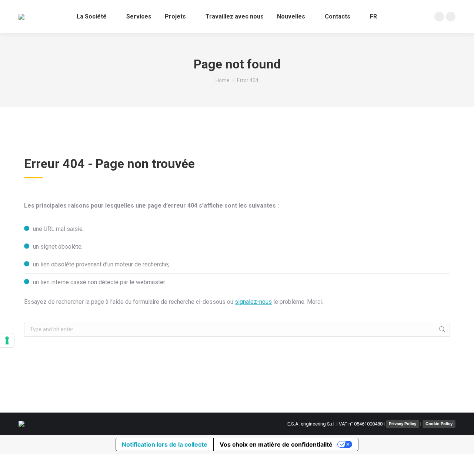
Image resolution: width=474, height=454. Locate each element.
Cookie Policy (439, 423)
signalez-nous (253, 301)
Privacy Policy (402, 423)
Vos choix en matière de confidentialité (276, 444)
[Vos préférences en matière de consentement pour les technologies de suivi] (7, 340)
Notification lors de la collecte (164, 444)
